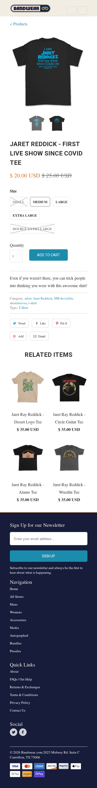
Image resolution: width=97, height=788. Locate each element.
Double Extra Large (32, 228)
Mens (14, 604)
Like (43, 323)
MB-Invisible (63, 298)
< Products (18, 23)
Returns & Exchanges (25, 687)
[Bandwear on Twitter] (14, 732)
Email (41, 336)
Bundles (15, 643)
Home (14, 588)
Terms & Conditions (24, 694)
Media (14, 627)
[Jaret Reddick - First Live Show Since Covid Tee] (48, 72)
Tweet (21, 323)
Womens (16, 612)
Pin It (63, 323)
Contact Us (17, 710)
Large (62, 201)
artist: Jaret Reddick (39, 298)
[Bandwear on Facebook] (23, 732)
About (14, 671)
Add (21, 336)
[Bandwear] (30, 10)
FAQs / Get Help (21, 679)
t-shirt (32, 303)
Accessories (18, 619)
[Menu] (71, 10)
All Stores (17, 596)
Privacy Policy (20, 702)
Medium (40, 201)
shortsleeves (18, 303)
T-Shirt (23, 307)
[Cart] (82, 10)
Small (19, 201)
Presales (15, 651)
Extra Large (25, 215)
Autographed (19, 635)
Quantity (17, 245)
